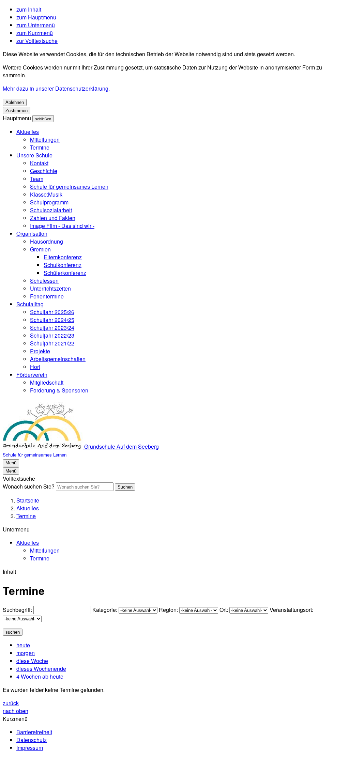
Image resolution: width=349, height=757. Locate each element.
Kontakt (39, 163)
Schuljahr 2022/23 (52, 335)
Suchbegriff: (17, 610)
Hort (35, 367)
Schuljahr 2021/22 (52, 343)
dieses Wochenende (41, 669)
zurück (11, 703)
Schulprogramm (49, 202)
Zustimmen (16, 110)
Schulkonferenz (62, 265)
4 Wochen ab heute (39, 676)
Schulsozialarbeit (51, 210)
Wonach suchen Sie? (29, 486)
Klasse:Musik (46, 194)
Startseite (27, 500)
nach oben (15, 711)
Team (36, 179)
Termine (39, 147)
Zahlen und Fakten (52, 218)
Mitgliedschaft (46, 382)
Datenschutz (31, 740)
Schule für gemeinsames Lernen (69, 186)
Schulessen (44, 280)
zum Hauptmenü (36, 17)
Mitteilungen (45, 139)
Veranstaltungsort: (291, 610)
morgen (25, 653)
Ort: (223, 610)
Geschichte (43, 171)
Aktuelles (27, 132)
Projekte (40, 351)
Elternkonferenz (63, 257)
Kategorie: (104, 610)
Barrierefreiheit (34, 732)
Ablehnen (14, 102)
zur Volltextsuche (37, 41)
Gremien (40, 249)
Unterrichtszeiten (50, 288)
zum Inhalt (28, 9)
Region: (168, 610)
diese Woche (32, 661)
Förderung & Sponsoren (59, 390)
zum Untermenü (35, 25)
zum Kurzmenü (34, 33)
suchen (12, 632)
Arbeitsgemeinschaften (58, 359)
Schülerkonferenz (65, 273)
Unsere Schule (34, 155)
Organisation (31, 233)
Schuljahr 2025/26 (52, 312)
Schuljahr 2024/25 (52, 320)
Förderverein (31, 374)
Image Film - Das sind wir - (62, 226)
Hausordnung (46, 241)
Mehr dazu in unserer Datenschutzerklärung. (56, 88)
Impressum (29, 748)
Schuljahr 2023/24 (52, 327)
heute (23, 645)
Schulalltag (30, 304)
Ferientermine (47, 296)
